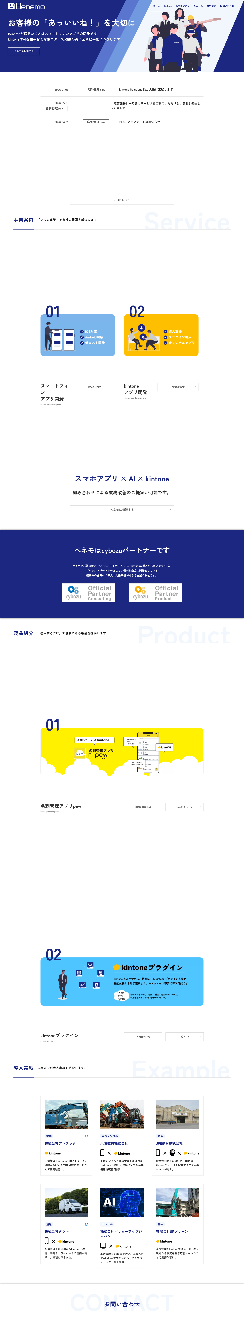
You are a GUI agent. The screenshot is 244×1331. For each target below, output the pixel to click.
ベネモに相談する (24, 51)
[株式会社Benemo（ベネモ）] (26, 6)
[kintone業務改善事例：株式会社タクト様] (86, 1224)
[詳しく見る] (86, 1136)
